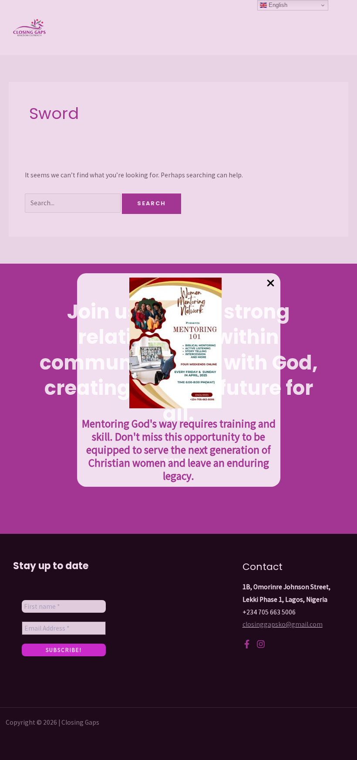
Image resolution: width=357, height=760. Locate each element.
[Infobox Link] (178, 380)
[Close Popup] (270, 283)
